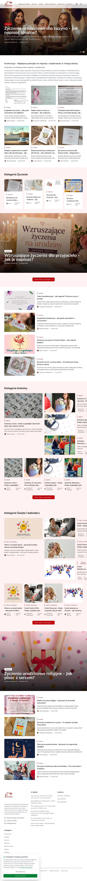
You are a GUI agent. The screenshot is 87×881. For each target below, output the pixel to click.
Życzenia (34, 4)
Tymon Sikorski (61, 799)
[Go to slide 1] (80, 51)
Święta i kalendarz (50, 4)
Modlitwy (6, 852)
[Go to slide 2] (82, 51)
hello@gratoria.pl (11, 823)
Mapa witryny (64, 870)
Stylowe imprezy (8, 846)
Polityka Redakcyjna (54, 870)
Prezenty (69, 4)
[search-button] (77, 4)
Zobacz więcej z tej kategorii (42, 279)
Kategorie (8, 830)
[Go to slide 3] (83, 52)
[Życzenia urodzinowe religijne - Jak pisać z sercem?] (43, 661)
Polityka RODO (43, 870)
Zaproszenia (61, 4)
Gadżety (6, 837)
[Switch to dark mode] (81, 4)
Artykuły (34, 792)
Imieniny (41, 4)
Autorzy (60, 792)
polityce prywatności (26, 867)
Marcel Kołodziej (62, 802)
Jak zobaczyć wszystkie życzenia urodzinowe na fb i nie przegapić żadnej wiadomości (42, 813)
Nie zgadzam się (20, 871)
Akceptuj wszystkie (20, 876)
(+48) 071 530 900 (12, 820)
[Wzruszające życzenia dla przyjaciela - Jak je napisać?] (43, 243)
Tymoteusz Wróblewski (10, 42)
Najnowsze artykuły (24, 4)
